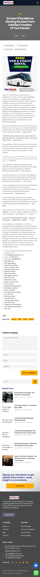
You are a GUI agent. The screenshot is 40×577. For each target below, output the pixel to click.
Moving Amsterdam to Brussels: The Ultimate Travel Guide (25, 444)
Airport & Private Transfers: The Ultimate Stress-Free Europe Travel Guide (25, 458)
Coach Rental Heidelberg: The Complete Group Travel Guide (25, 432)
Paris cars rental (9, 296)
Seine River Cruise (10, 280)
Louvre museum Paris (11, 267)
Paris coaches (9, 284)
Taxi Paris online (9, 298)
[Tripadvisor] (19, 562)
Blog (20, 14)
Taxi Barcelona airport (11, 300)
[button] (37, 2)
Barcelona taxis (9, 302)
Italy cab (7, 309)
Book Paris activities (10, 265)
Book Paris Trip (9, 261)
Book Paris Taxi (9, 278)
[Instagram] (16, 562)
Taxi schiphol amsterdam (13, 307)
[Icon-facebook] (12, 562)
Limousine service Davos (12, 292)
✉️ (36, 565)
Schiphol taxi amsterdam (12, 305)
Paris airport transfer (11, 276)
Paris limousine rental (11, 269)
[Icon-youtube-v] (26, 562)
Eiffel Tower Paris (10, 274)
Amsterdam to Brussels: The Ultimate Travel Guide (24, 394)
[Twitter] (23, 562)
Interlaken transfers (10, 288)
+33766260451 (16, 259)
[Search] (35, 381)
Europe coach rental (11, 282)
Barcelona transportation (12, 286)
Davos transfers (9, 290)
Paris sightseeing (10, 263)
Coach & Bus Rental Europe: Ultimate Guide (24, 419)
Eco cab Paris (8, 294)
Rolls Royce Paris (9, 271)
